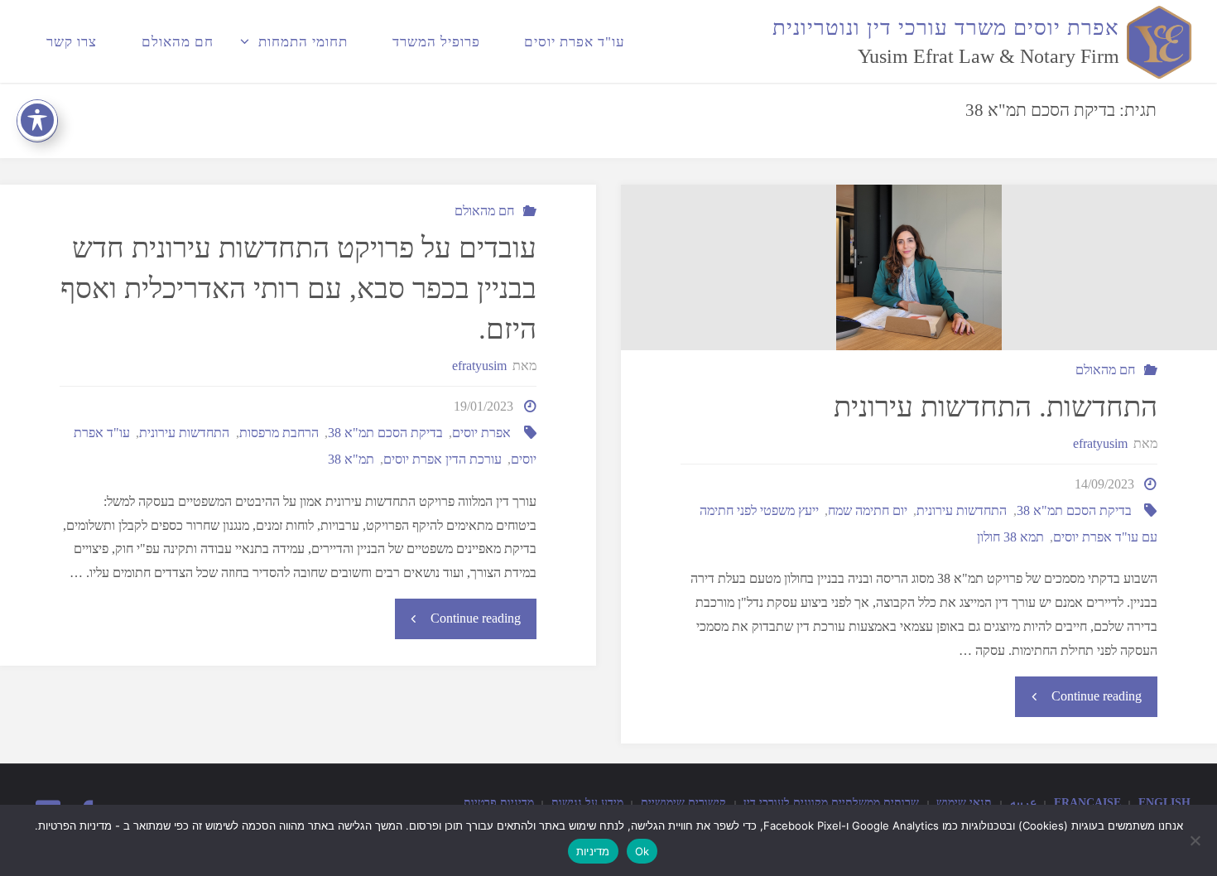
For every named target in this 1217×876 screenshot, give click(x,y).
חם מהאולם (1105, 370)
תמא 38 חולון (1010, 537)
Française (1087, 802)
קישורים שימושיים (683, 802)
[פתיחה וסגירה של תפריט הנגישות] (37, 120)
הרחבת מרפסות (279, 433)
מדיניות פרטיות (499, 802)
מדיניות (593, 851)
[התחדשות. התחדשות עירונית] (919, 267)
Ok (642, 851)
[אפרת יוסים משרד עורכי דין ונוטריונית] (1156, 41)
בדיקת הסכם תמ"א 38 (1074, 510)
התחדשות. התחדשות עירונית (995, 407)
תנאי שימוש (964, 802)
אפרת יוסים (481, 433)
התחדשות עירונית (961, 510)
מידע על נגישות (587, 802)
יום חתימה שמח (867, 510)
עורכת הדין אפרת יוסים (442, 459)
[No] (1196, 840)
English (1164, 802)
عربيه (1023, 802)
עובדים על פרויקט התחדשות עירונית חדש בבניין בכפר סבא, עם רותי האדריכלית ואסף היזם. (298, 289)
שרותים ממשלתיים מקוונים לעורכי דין (831, 802)
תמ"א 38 (351, 459)
